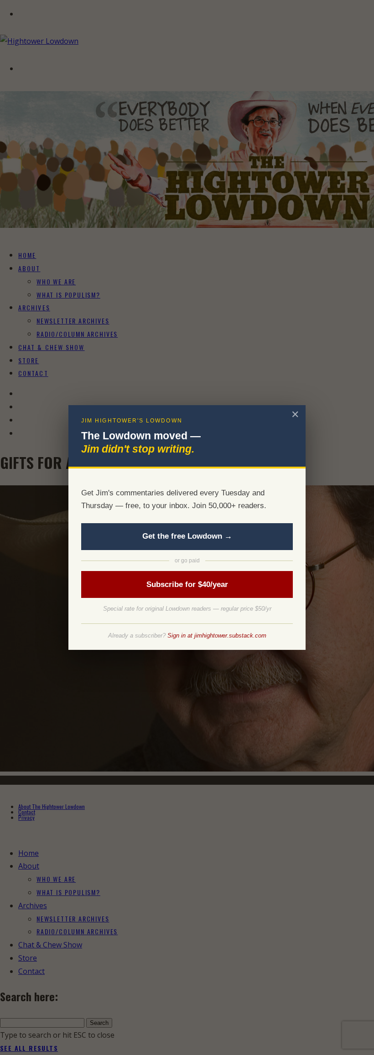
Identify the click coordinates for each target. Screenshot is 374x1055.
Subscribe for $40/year (187, 584)
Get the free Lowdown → (187, 536)
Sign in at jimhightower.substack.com (216, 635)
